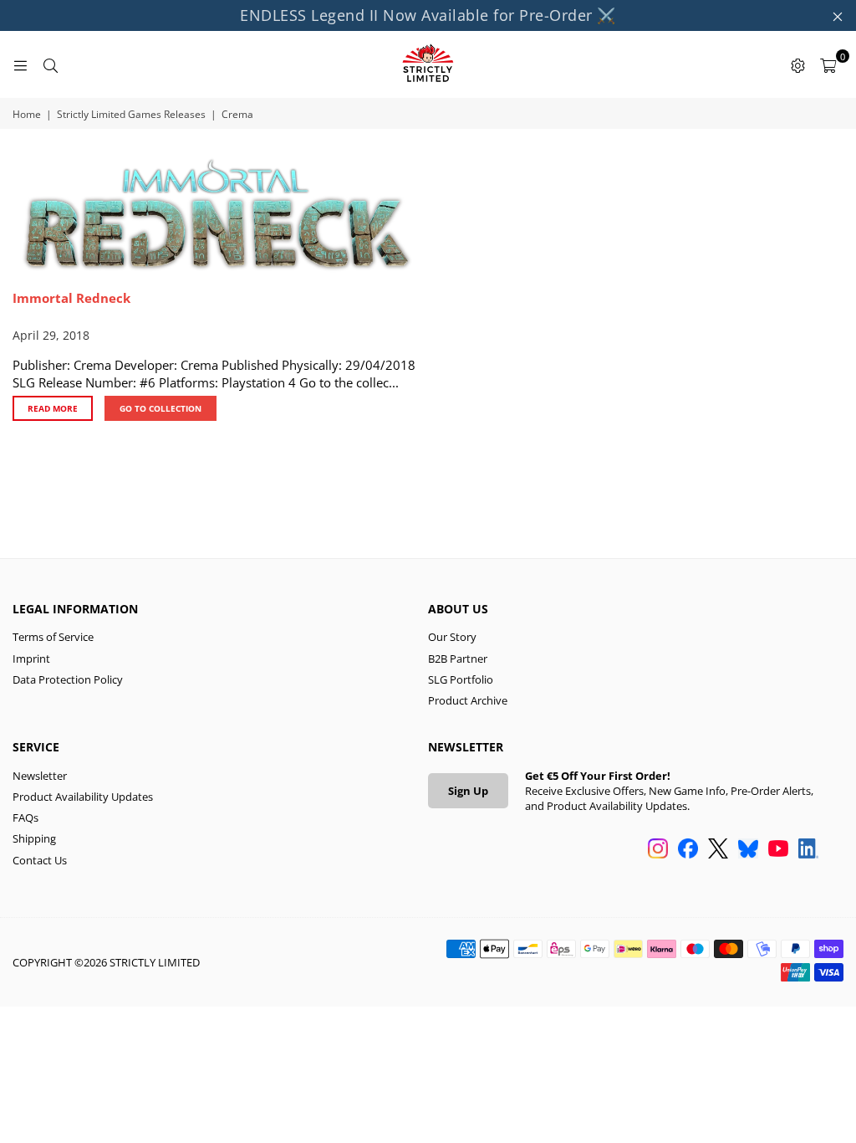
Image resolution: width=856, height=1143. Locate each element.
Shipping (34, 838)
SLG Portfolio (460, 679)
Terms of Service (53, 636)
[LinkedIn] (808, 850)
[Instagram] (658, 850)
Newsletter (40, 775)
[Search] (50, 64)
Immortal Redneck (71, 298)
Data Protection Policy (68, 679)
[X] (718, 850)
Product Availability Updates (83, 796)
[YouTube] (778, 850)
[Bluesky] (748, 850)
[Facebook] (688, 850)
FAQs (25, 817)
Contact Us (40, 860)
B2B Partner (457, 658)
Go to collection (160, 408)
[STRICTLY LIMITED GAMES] (428, 64)
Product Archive (467, 700)
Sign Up (468, 790)
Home (27, 114)
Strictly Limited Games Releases (131, 114)
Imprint (31, 658)
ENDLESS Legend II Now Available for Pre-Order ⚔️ (428, 15)
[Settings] (797, 64)
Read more (53, 408)
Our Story (452, 636)
